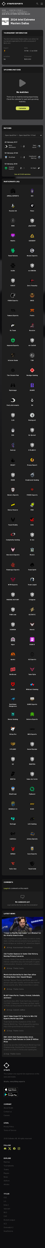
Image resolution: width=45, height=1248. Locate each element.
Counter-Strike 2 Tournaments (14, 12)
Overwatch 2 (8, 1227)
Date (26, 48)
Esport (6, 48)
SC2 (5, 1224)
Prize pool (28, 56)
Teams (6, 1169)
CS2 (5, 1197)
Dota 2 (6, 1205)
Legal (6, 1123)
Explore (7, 1158)
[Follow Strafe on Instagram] (18, 1148)
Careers (7, 1115)
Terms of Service (10, 1130)
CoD (5, 1216)
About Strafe (8, 1108)
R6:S (5, 1212)
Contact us (8, 1112)
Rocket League (9, 1220)
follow (7, 1145)
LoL (5, 1201)
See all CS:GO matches (22, 174)
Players (6, 1173)
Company (8, 1104)
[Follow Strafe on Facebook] (13, 1148)
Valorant (7, 1209)
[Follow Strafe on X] (8, 1148)
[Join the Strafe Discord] (5, 1148)
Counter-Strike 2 (16, 10)
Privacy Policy (9, 1127)
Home (4, 10)
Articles (6, 1184)
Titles (6, 1194)
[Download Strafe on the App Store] (22, 1089)
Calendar (22, 108)
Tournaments (9, 1166)
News (6, 1177)
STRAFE (7, 1070)
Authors (7, 1181)
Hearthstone (8, 1231)
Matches (7, 1162)
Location (7, 56)
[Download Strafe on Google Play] (22, 1094)
